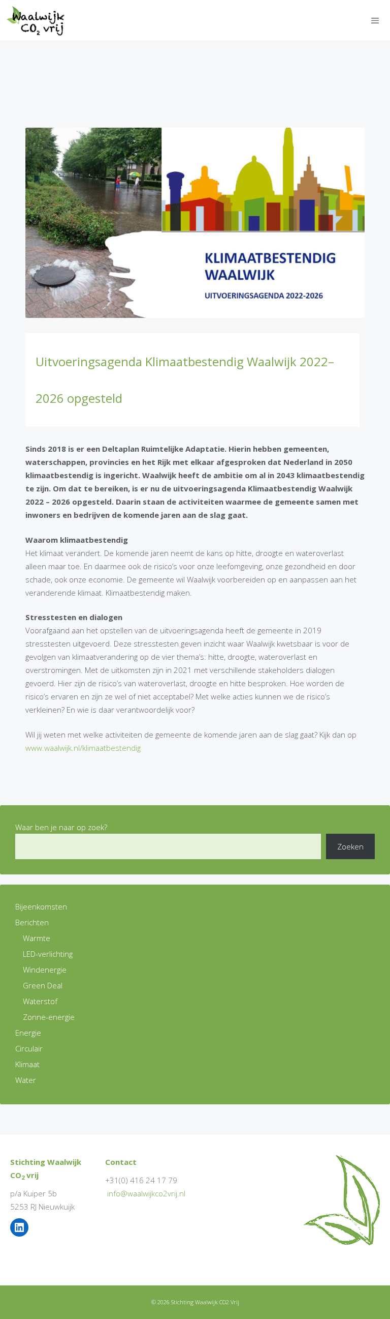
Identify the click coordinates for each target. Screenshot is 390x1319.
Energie (28, 1033)
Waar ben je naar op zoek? (61, 827)
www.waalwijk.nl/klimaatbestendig (83, 748)
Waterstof (40, 1001)
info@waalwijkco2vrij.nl (146, 1193)
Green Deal (42, 985)
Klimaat (27, 1064)
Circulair (29, 1048)
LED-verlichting (48, 954)
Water (25, 1080)
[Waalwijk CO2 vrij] (37, 20)
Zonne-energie (49, 1017)
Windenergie (45, 969)
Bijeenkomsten (41, 906)
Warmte (36, 938)
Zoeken (350, 846)
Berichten (32, 922)
